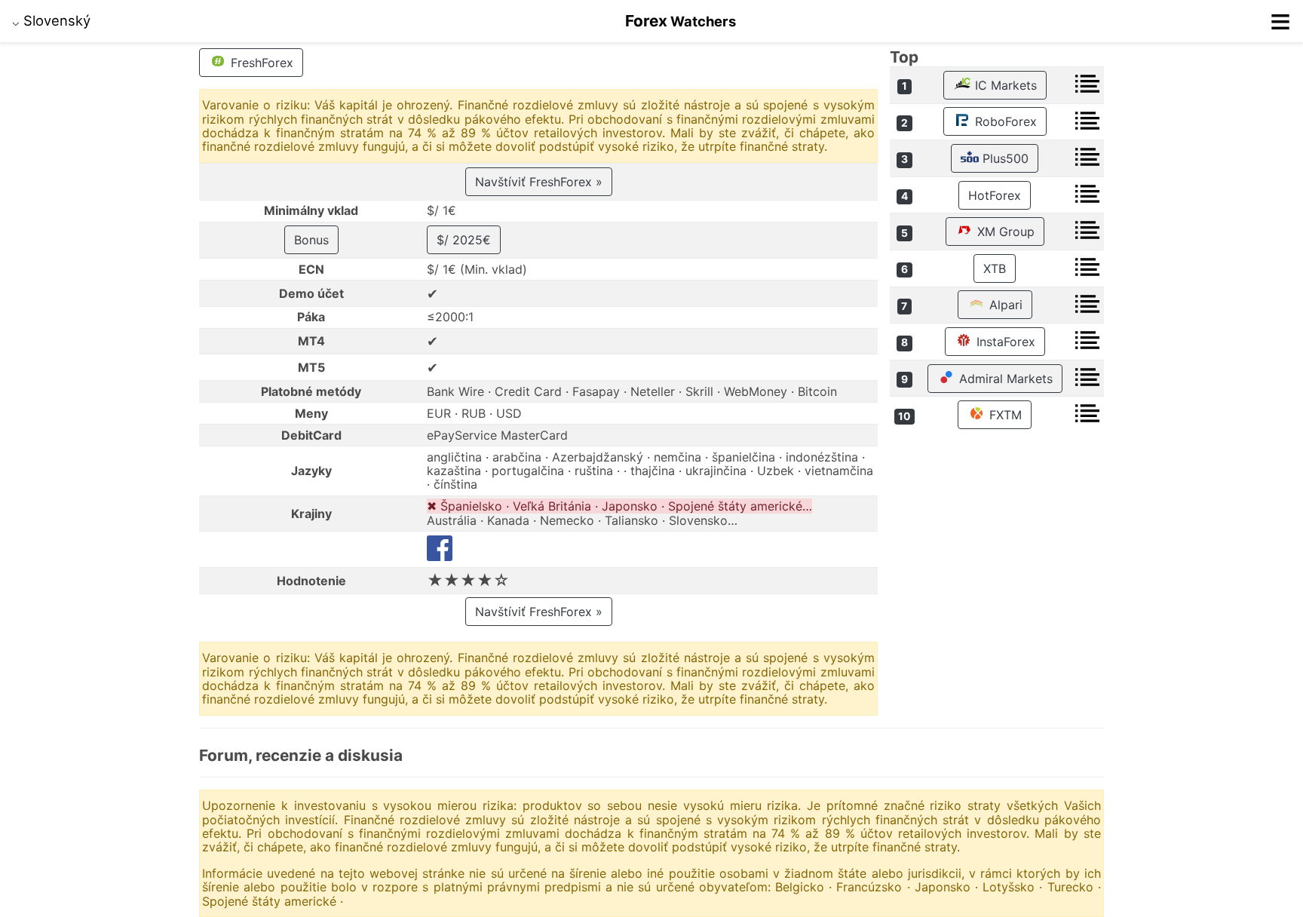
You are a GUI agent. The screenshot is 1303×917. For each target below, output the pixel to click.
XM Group (1004, 231)
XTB (994, 268)
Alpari (1004, 304)
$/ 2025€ (464, 239)
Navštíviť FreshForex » (538, 181)
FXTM (1004, 414)
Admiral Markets (1004, 378)
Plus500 (1004, 158)
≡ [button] (1280, 21)
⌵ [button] (51, 20)
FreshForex (260, 62)
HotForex (994, 195)
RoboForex (1004, 121)
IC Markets (1004, 85)
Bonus (311, 239)
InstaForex (1004, 341)
